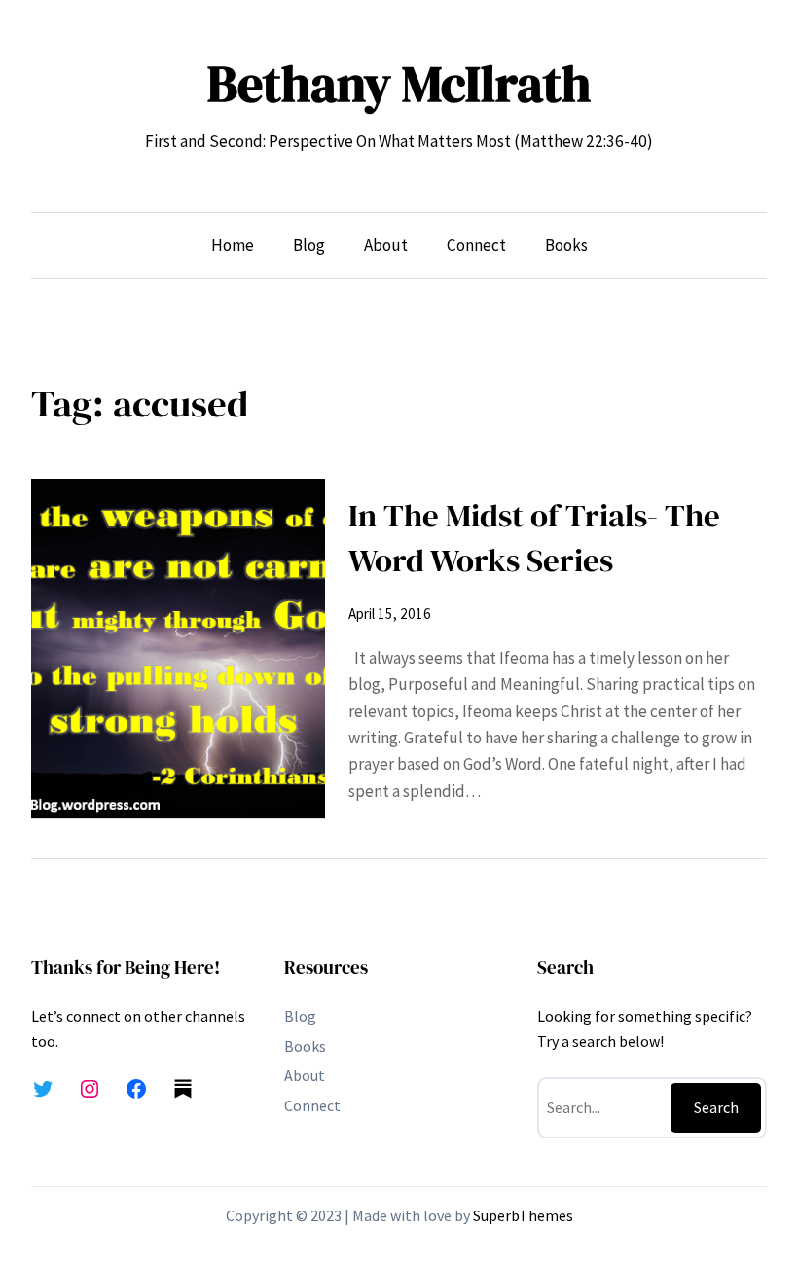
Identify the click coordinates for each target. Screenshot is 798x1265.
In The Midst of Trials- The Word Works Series (534, 537)
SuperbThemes (523, 1215)
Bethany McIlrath (399, 84)
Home (232, 245)
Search (716, 1107)
